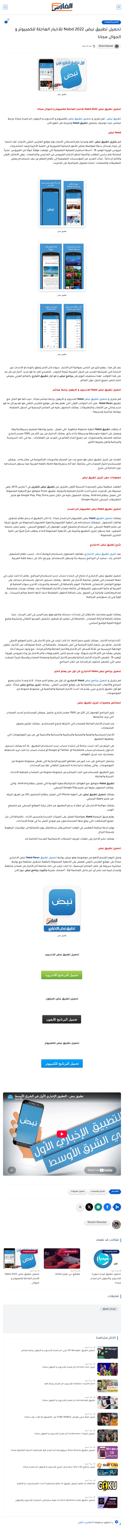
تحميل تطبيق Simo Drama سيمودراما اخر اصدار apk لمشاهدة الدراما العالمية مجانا (53, 1450)
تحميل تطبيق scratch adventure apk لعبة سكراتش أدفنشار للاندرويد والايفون (55, 1500)
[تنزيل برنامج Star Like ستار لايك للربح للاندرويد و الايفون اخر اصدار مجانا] (107, 1469)
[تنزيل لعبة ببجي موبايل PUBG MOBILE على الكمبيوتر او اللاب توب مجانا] (107, 1419)
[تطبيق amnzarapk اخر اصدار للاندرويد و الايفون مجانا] (107, 1402)
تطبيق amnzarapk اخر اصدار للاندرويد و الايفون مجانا (68, 1400)
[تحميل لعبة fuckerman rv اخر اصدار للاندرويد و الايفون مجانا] (107, 1435)
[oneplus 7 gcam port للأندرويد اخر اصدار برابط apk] (107, 1385)
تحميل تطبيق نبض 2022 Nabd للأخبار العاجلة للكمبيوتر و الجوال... (22, 1278)
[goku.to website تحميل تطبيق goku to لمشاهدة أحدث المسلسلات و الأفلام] (107, 1485)
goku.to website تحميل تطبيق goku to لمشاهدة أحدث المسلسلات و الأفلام (56, 1484)
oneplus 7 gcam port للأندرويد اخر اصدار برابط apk (69, 1384)
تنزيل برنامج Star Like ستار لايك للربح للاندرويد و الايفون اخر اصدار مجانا (59, 1467)
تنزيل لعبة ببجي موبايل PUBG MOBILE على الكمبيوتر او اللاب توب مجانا (59, 1417)
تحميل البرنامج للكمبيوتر (62, 1063)
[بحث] (5, 7)
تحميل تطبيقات (78, 1192)
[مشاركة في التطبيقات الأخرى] (80, 1207)
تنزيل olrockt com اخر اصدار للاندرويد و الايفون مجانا (68, 1367)
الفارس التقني (85, 1523)
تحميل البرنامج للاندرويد (61, 975)
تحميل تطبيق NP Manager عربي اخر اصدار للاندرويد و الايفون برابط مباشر (58, 1351)
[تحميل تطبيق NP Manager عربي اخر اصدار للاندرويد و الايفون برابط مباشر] (107, 1352)
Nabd (92, 518)
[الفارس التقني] (62, 7)
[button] (107, 1207)
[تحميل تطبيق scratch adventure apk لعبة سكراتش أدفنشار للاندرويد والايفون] (107, 1502)
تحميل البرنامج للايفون (61, 1019)
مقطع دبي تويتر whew (67, 1274)
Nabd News (33, 858)
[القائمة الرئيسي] (118, 7)
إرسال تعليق (109, 1309)
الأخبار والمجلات (111, 22)
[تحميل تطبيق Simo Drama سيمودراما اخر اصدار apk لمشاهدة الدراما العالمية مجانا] (107, 1452)
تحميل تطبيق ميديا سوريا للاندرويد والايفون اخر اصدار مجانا (106, 1278)
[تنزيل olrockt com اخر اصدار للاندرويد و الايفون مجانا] (107, 1369)
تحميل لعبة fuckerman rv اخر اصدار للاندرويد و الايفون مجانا (64, 1434)
